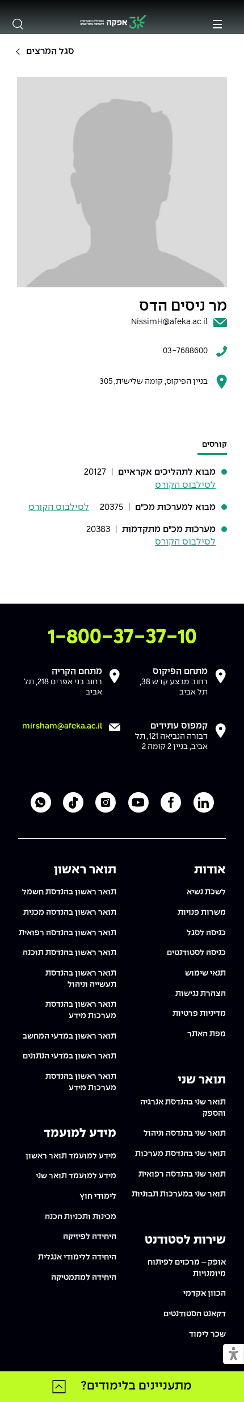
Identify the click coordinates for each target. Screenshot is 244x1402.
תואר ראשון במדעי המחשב (69, 1036)
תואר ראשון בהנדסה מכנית (69, 912)
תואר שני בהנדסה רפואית (182, 1174)
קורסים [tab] (214, 445)
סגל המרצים (50, 51)
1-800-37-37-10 (122, 637)
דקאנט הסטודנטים (194, 1314)
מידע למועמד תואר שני (76, 1176)
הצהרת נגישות (200, 994)
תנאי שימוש (205, 973)
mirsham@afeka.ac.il (62, 726)
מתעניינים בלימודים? (136, 1386)
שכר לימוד (207, 1334)
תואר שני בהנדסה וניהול (185, 1133)
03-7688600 (185, 351)
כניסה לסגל (206, 933)
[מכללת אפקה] (113, 23)
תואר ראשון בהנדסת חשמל (69, 892)
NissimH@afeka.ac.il (169, 322)
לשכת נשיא (206, 892)
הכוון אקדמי (204, 1294)
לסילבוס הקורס (185, 485)
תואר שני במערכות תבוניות (179, 1194)
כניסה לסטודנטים (196, 953)
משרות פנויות (202, 912)
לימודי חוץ (97, 1196)
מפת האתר (206, 1034)
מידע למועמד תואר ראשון (71, 1156)
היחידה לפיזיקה (89, 1237)
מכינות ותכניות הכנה (80, 1217)
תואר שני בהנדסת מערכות (180, 1154)
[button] (233, 1354)
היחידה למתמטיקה (83, 1278)
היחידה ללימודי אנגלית (77, 1257)
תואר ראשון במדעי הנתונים (69, 1056)
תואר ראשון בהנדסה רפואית (67, 933)
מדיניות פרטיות (199, 1014)
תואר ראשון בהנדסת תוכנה (69, 953)
